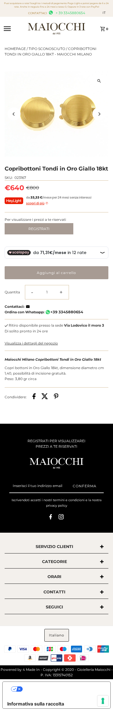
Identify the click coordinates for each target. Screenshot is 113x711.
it (104, 13)
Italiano (56, 635)
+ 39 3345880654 (70, 13)
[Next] (98, 114)
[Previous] (14, 114)
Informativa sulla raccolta (35, 704)
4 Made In (31, 669)
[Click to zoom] (98, 80)
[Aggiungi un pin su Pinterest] (56, 397)
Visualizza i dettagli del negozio (31, 343)
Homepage (15, 49)
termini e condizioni (69, 500)
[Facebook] (50, 517)
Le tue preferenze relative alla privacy (62, 689)
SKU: (9, 177)
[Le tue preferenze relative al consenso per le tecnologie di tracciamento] (102, 700)
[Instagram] (61, 517)
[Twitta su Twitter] (44, 397)
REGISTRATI (39, 229)
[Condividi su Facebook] (34, 397)
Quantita (12, 292)
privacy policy (56, 505)
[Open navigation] (13, 28)
